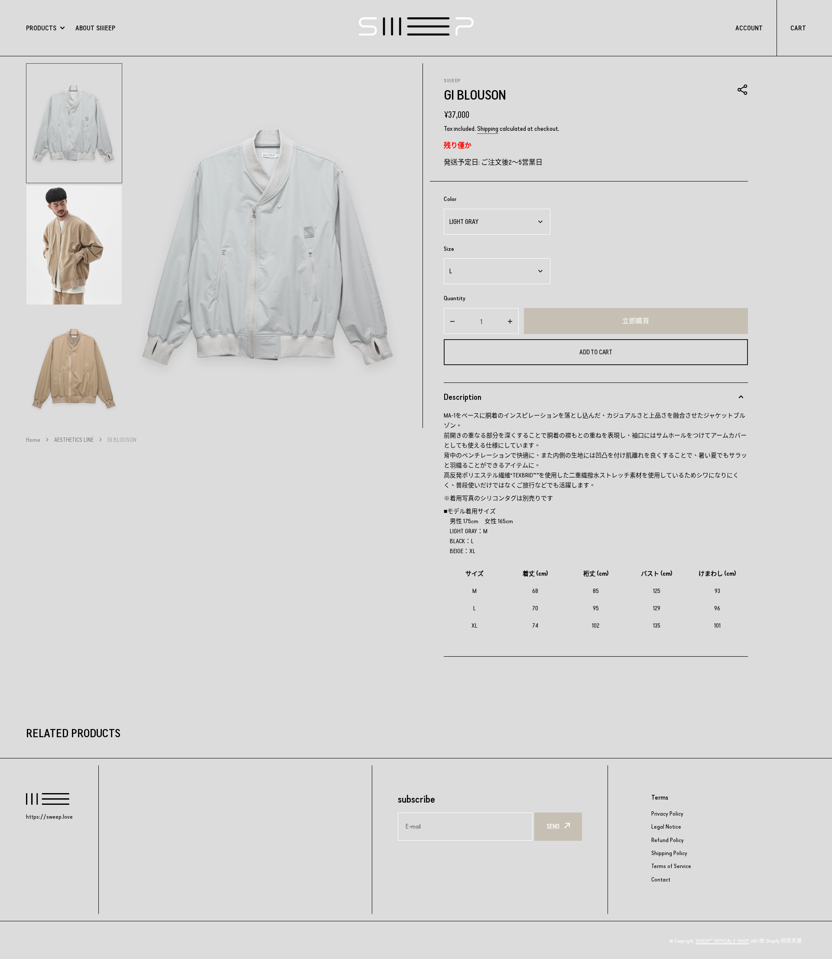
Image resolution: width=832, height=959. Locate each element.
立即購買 (636, 321)
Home (33, 440)
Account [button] (749, 28)
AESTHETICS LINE (74, 440)
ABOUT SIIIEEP (95, 28)
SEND (552, 826)
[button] (743, 89)
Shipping (487, 128)
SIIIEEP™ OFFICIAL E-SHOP (722, 941)
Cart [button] (798, 28)
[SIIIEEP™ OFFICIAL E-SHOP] (416, 27)
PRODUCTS (41, 28)
